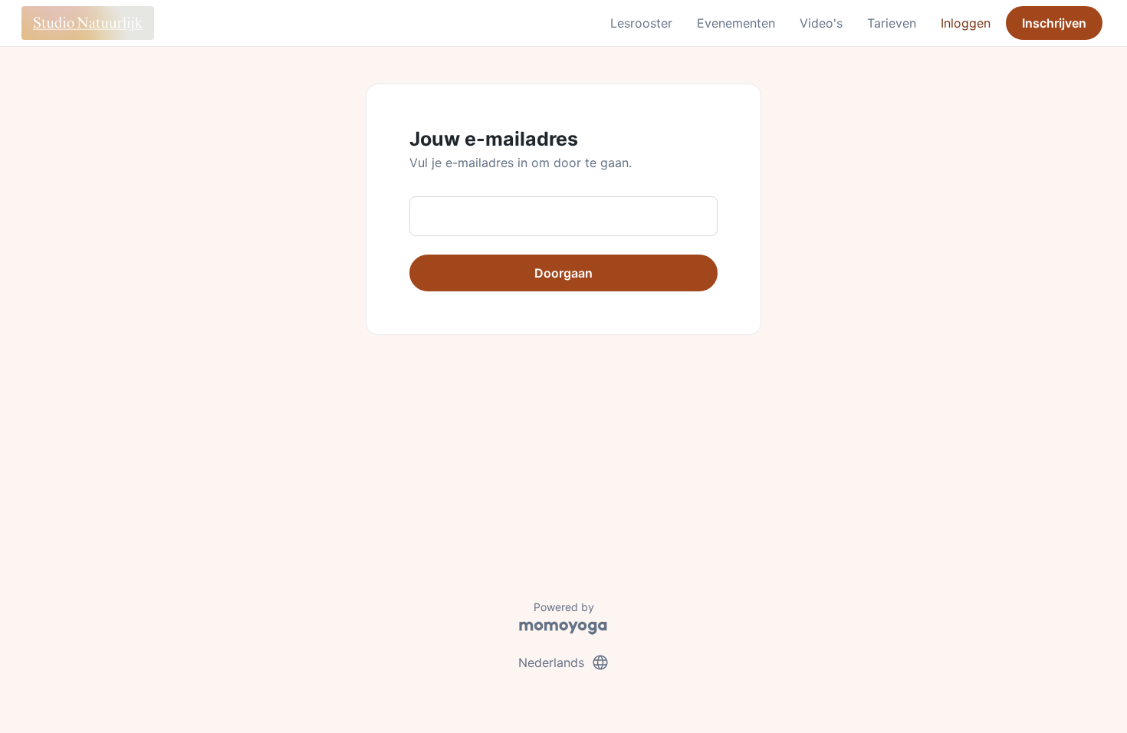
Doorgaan (563, 273)
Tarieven (891, 23)
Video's (821, 23)
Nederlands (564, 662)
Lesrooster (641, 23)
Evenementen (736, 23)
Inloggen (966, 23)
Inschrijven (1054, 23)
